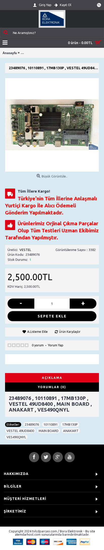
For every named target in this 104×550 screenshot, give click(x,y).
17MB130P (70, 424)
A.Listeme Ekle (37, 331)
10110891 (50, 424)
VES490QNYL (16, 437)
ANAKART (71, 430)
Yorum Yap (55, 345)
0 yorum (38, 345)
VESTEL (25, 249)
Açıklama (52, 377)
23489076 (32, 424)
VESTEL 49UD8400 (20, 430)
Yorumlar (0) (52, 387)
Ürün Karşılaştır (70, 331)
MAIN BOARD (49, 430)
